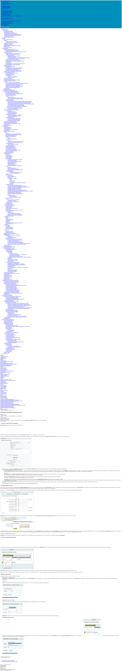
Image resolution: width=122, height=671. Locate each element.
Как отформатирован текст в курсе (10, 32)
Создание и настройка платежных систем (15, 185)
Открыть (2, 355)
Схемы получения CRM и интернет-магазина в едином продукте (18, 304)
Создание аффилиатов (9, 219)
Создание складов (9, 350)
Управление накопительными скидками (14, 118)
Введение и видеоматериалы (9, 320)
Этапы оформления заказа (10, 147)
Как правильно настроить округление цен (11, 129)
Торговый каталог (5, 48)
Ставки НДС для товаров (12, 200)
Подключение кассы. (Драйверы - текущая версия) (16, 263)
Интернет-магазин (3, 362)
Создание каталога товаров (8, 333)
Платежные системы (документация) (8, 660)
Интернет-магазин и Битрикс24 (7, 295)
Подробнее (6, 473)
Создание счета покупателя (10, 349)
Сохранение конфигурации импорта (14, 213)
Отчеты (5, 229)
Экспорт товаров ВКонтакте (14, 173)
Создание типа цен (11, 329)
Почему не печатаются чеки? (12, 260)
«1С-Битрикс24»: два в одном (11, 302)
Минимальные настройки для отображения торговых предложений (19, 57)
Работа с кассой (10, 268)
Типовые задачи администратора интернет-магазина (12, 34)
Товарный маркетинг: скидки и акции (8, 90)
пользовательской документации (10, 533)
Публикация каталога (7, 65)
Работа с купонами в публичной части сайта (15, 97)
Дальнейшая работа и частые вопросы (12, 299)
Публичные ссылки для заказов (11, 149)
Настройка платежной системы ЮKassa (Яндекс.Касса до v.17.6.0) (19, 186)
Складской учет (8, 75)
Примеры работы (7, 234)
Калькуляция (8, 220)
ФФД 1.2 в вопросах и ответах (13, 259)
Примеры (5, 81)
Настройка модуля (7, 128)
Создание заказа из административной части (13, 133)
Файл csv (9, 211)
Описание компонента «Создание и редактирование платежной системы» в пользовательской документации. (20, 483)
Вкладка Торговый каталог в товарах (12, 59)
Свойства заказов (9, 157)
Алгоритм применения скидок (11, 95)
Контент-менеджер (5, 2)
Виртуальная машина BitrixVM (7, 18)
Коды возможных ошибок (12, 270)
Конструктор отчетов (9, 231)
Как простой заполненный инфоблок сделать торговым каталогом (17, 83)
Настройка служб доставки (12, 178)
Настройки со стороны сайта (14, 255)
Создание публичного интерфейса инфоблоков (15, 242)
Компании (2, 391)
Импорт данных (10, 212)
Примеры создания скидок (10, 100)
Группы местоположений (12, 160)
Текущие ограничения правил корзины (10, 122)
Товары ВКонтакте (11, 171)
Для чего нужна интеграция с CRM (12, 297)
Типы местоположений (12, 162)
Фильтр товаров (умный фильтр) (9, 66)
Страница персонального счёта (11, 286)
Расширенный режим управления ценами (13, 64)
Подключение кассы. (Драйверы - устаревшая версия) (16, 264)
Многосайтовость (5, 13)
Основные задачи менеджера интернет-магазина (12, 35)
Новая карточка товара (10, 309)
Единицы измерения (9, 202)
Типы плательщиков (3, 386)
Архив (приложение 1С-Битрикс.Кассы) (12, 262)
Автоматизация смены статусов (11, 148)
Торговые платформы (9, 170)
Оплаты (7, 137)
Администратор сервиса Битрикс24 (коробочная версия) (11, 20)
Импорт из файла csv (9, 210)
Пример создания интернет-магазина (8, 319)
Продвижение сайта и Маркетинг (7, 3)
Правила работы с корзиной (10, 94)
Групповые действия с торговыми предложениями (16, 58)
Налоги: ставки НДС (9, 331)
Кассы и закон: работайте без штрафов (8, 246)
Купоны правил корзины (12, 116)
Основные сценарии (11, 313)
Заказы (1, 373)
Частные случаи (6, 352)
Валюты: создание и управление (11, 41)
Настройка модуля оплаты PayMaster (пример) (9, 661)
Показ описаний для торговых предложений (11, 292)
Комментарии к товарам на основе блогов (13, 235)
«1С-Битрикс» (13, 669)
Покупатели (6, 224)
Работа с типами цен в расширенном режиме (15, 169)
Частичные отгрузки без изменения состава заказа (16, 141)
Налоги (7, 198)
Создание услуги (9, 62)
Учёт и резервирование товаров (9, 72)
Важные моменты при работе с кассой (16, 256)
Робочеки (9, 257)
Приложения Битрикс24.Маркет (7, 23)
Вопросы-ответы (7, 277)
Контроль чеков (6, 274)
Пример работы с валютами (8, 44)
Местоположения (9, 158)
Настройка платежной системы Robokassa (15, 187)
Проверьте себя (6, 46)
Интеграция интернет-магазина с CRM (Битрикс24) (12, 296)
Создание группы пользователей (13, 240)
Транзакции (8, 226)
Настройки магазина (7, 343)
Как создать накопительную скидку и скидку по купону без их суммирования (20, 103)
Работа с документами (11, 77)
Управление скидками (11, 111)
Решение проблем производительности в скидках (12, 123)
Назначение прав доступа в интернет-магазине (8, 380)
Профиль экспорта (9, 206)
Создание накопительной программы (14, 119)
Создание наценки (11, 330)
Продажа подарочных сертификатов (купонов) (15, 98)
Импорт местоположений (12, 164)
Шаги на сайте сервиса (13, 253)
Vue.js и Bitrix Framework (6, 14)
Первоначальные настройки (8, 323)
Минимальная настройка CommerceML (12, 298)
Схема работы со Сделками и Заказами (14, 314)
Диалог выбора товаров (8, 78)
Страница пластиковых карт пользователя (13, 291)
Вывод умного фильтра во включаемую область (14, 86)
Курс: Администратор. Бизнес (5, 0)
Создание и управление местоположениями (15, 159)
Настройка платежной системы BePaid (14, 192)
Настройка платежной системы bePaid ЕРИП (15, 193)
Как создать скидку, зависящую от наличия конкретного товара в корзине (20, 101)
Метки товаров (8, 61)
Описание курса (5, 29)
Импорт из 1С (8, 209)
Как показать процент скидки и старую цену (15, 108)
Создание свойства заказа (10, 348)
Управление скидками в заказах (11, 135)
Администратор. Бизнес (6, 7)
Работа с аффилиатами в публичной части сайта (14, 222)
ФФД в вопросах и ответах (12, 271)
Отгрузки (7, 139)
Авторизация (2, 27)
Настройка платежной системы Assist (14, 188)
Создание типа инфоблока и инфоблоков (14, 241)
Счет (9, 194)
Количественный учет (9, 73)
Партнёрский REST (5, 25)
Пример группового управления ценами (12, 87)
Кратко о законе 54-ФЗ (8, 247)
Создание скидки (9, 344)
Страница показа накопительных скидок (12, 290)
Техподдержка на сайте (10, 238)
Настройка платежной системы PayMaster (15, 189)
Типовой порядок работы (8, 321)
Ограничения (10, 177)
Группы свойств (8, 156)
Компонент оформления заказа (11, 146)
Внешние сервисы (11, 163)
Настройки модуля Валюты (8, 39)
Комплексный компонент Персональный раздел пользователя (16, 285)
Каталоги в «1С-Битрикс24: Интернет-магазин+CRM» (17, 316)
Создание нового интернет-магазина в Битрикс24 (16, 306)
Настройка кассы (11, 266)
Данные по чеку (10, 261)
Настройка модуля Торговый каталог (12, 325)
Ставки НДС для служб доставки (13, 201)
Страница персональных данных (11, 287)
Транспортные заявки (9, 143)
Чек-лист (7, 154)
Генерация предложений (12, 56)
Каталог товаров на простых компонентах (13, 82)
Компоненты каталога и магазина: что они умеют (10, 280)
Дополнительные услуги (12, 176)
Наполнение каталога (7, 52)
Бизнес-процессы (5, 24)
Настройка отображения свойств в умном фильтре (14, 67)
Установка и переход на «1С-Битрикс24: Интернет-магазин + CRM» (17, 303)
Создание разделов (9, 338)
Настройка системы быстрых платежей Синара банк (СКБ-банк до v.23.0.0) (20, 191)
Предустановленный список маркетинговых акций (14, 93)
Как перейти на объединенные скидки (12, 92)
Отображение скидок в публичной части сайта (13, 107)
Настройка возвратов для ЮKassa (15, 197)
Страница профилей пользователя (11, 288)
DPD (10, 179)
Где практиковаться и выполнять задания (11, 33)
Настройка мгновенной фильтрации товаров (13, 68)
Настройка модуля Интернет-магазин (12, 332)
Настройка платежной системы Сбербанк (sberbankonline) (17, 190)
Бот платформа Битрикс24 (6, 22)
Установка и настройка (6, 4)
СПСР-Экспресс (12, 180)
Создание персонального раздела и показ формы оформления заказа (19, 243)
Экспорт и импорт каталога (10, 205)
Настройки (10, 236)
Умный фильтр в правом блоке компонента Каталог (14, 85)
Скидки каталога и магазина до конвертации (11, 109)
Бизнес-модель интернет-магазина (6, 379)
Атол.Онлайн (10, 252)
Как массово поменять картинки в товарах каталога (14, 84)
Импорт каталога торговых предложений (14, 215)
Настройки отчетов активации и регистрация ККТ (18, 254)
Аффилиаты (6, 216)
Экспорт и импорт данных (8, 204)
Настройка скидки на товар (12, 112)
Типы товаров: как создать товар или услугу (13, 53)
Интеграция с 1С (5, 8)
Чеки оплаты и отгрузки (8, 275)
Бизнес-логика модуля (7, 127)
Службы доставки (9, 174)
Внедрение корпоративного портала (8, 21)
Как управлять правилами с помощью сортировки (16, 105)
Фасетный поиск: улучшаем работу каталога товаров (12, 71)
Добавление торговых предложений (14, 55)
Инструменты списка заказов (13, 315)
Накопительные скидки (10, 117)
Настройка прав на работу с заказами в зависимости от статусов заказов (18, 326)
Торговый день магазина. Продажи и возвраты (11, 273)
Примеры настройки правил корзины (10, 121)
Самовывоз (12, 183)
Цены (7, 166)
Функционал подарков (9, 99)
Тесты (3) (3, 353)
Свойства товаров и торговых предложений (13, 60)
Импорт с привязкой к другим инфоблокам (15, 214)
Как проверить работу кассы (8, 272)
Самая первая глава (5, 30)
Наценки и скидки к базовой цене (13, 168)
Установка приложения (12, 265)
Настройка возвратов (11, 195)
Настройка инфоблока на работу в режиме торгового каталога (16, 51)
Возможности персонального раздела (12, 284)
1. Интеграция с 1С (9, 250)
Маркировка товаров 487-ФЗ (9, 152)
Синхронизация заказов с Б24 (9, 300)
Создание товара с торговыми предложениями (15, 341)
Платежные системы (9, 184)
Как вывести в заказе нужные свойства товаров (14, 134)
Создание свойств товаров (10, 336)
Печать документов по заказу (11, 136)
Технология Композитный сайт (7, 11)
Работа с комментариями (12, 237)
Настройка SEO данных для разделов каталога (13, 339)
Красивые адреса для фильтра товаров (12, 69)
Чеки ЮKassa (10, 258)
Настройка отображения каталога (11, 342)
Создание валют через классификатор (12, 42)
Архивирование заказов (10, 145)
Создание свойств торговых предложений (13, 337)
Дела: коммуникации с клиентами (11, 310)
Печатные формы (9, 203)
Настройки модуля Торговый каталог (12, 50)
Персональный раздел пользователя (10, 283)
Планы (7, 218)
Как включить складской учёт (13, 76)
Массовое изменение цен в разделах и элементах (12, 79)
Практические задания (8, 47)
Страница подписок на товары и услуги (12, 289)
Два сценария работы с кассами (9, 248)
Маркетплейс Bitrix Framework (7, 12)
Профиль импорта (9, 207)
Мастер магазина (9, 155)
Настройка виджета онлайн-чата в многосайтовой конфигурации (18, 308)
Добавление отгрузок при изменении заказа (15, 142)
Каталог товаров (7, 130)
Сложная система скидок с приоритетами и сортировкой (17, 106)
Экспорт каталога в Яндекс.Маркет (12, 208)
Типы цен (9, 167)
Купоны (7, 96)
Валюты (3, 38)
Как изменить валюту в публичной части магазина (12, 45)
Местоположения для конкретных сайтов (14, 161)
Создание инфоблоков (9, 335)
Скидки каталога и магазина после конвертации (12, 91)
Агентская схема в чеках (8, 276)
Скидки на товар (9, 110)
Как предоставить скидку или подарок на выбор (16, 104)
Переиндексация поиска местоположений (15, 165)
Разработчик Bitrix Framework (7, 10)
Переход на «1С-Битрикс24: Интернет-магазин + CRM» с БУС (18, 305)
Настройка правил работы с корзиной (14, 115)
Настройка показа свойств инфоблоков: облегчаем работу (15, 63)
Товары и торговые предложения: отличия (13, 54)
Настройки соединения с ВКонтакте (16, 172)
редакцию (5, 420)
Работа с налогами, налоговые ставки (14, 199)
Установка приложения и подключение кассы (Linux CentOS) (18, 267)
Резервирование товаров (10, 74)
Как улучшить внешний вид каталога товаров (11, 281)
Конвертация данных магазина (9, 131)
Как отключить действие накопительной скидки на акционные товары (19, 102)
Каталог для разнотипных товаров (9, 80)
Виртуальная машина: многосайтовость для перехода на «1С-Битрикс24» (20, 307)
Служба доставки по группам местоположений (17, 182)
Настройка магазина (7, 153)
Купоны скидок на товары (12, 113)
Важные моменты (11, 312)
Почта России (12, 181)
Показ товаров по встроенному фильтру (10, 282)
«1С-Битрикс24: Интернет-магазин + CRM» (11, 301)
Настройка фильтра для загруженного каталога (13, 70)
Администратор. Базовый (6, 6)
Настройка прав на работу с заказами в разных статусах (17, 244)
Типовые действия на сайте (8, 36)
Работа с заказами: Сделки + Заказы (12, 311)
